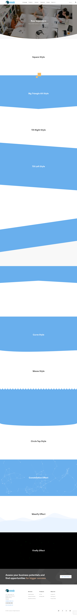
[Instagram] (66, 610)
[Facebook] (62, 610)
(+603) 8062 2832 (9, 603)
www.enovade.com (9, 605)
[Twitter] (58, 610)
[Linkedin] (70, 610)
